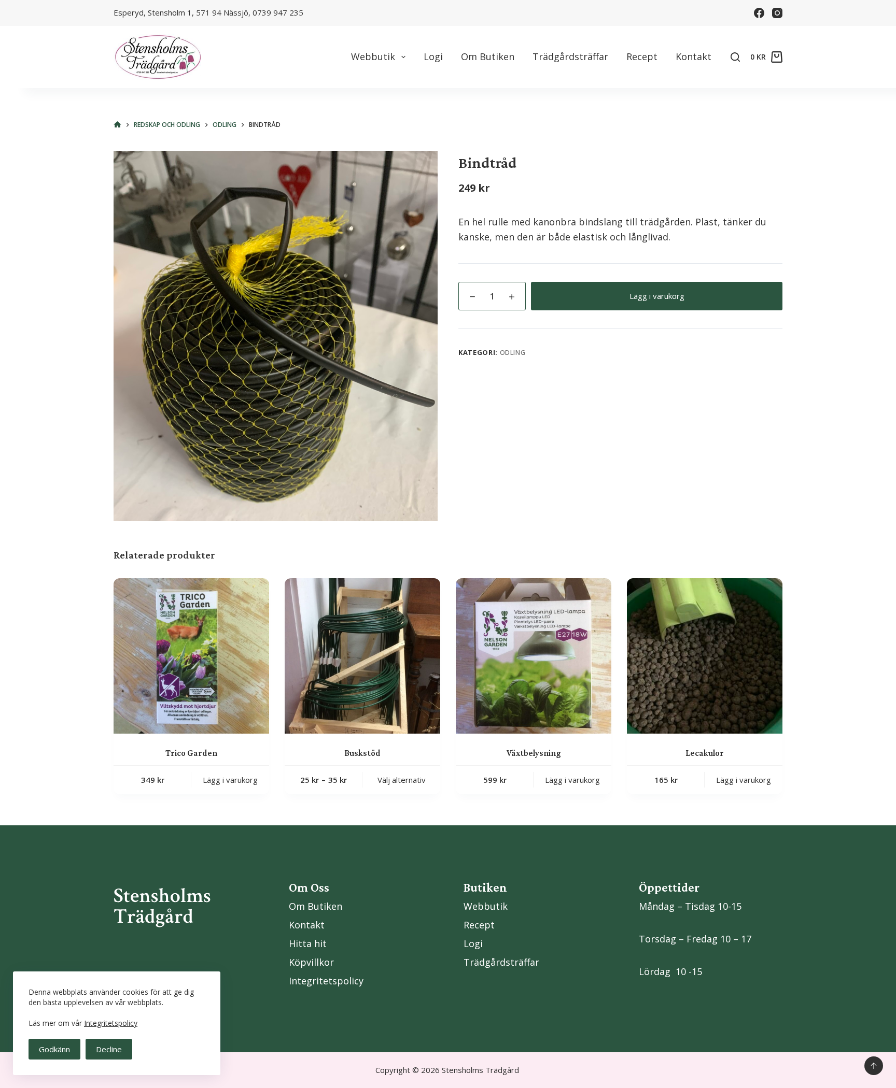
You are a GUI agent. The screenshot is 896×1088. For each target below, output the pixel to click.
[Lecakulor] (704, 656)
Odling (513, 352)
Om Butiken (487, 56)
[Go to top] (873, 1065)
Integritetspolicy (110, 1023)
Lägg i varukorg (656, 296)
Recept (641, 56)
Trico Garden (191, 753)
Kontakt (693, 56)
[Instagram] (777, 13)
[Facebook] (759, 13)
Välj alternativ (401, 780)
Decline (109, 1049)
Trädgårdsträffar (570, 56)
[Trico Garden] (191, 656)
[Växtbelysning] (533, 656)
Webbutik (373, 56)
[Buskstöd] (362, 656)
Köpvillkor (311, 962)
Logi (433, 56)
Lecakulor (704, 753)
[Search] (735, 57)
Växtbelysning (534, 753)
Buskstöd (362, 753)
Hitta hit (308, 943)
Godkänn (54, 1049)
